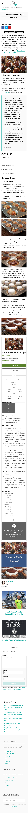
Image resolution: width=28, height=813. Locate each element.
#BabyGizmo (14, 536)
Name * (5, 670)
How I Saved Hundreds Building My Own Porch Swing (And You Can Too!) (13, 707)
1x (8, 405)
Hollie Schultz (6, 355)
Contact (7, 782)
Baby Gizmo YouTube (10, 751)
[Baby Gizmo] (14, 3)
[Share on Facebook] (3, 27)
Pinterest (7, 758)
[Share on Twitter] (6, 27)
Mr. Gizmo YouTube (10, 753)
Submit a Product (9, 789)
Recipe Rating (5, 651)
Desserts (3, 586)
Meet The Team (9, 780)
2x (8, 408)
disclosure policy (4, 9)
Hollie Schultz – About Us (11, 777)
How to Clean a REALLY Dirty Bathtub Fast (12, 724)
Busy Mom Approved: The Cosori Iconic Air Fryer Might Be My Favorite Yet (14, 729)
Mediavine (14, 806)
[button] (3, 361)
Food (6, 586)
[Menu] (2, 3)
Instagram (7, 761)
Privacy (7, 785)
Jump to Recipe (10, 32)
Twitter (6, 763)
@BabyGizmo (14, 534)
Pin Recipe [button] (15, 370)
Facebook (7, 756)
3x (8, 411)
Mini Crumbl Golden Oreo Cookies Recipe (13, 719)
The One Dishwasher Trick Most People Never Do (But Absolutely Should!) (13, 714)
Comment (4, 655)
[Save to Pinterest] (9, 27)
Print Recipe (20, 32)
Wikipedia (6, 92)
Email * (5, 676)
